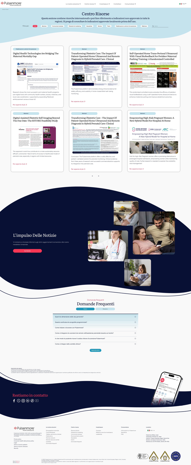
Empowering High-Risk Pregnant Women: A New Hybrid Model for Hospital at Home (152, 119)
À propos (98, 430)
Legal (15, 442)
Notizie (100, 26)
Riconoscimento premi (77, 436)
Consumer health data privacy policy (24, 441)
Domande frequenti (51, 443)
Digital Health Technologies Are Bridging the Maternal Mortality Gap (35, 55)
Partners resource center (52, 439)
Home (3, 9)
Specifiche (124, 432)
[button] (95, 350)
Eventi (72, 439)
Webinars (144, 26)
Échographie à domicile (52, 430)
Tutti (35, 26)
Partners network (50, 438)
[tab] (85, 309)
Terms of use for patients (20, 444)
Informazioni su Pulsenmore (128, 430)
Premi (108, 26)
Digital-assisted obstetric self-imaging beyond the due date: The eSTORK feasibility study (36, 119)
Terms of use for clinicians (21, 446)
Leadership (99, 434)
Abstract (44, 26)
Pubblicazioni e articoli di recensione (126, 26)
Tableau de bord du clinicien (53, 434)
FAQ (122, 434)
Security (16, 448)
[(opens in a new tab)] (37, 75)
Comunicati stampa (57, 26)
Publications (49, 436)
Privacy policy (17, 439)
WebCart (18, 461)
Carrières (48, 441)
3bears (18, 462)
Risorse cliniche (75, 430)
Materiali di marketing (75, 26)
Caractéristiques (50, 432)
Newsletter (89, 26)
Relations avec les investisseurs (104, 432)
